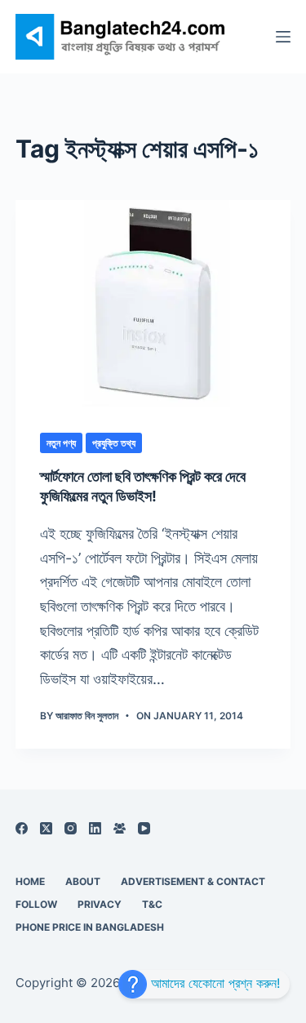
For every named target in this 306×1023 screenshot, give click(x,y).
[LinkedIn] (95, 828)
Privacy (100, 904)
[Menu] (283, 36)
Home (30, 881)
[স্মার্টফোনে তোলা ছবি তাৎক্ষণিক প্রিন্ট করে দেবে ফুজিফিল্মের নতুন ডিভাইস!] (153, 303)
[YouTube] (144, 828)
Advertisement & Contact (193, 881)
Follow (36, 904)
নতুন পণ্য (61, 443)
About (82, 881)
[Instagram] (70, 828)
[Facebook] (22, 828)
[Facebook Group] (119, 828)
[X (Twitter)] (46, 828)
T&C (152, 904)
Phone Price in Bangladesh (90, 927)
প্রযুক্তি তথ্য (113, 443)
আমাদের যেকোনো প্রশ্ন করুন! (213, 983)
